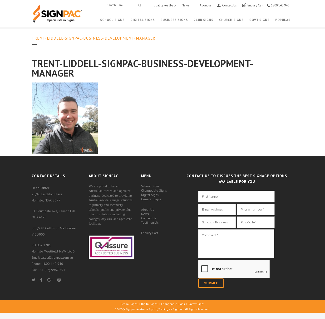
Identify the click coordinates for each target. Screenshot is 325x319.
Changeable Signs (154, 190)
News (145, 214)
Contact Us (148, 218)
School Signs (150, 186)
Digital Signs (150, 195)
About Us (147, 209)
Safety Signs (196, 304)
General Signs (151, 199)
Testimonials (150, 222)
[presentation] (234, 269)
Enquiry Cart (149, 233)
